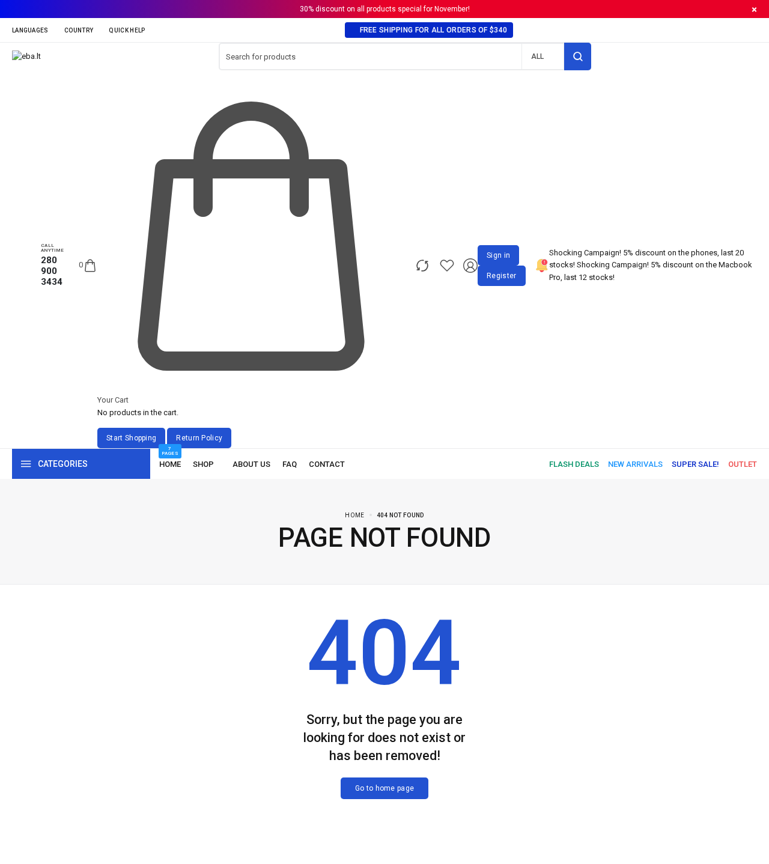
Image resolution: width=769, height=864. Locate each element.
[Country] (82, 30)
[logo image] (26, 56)
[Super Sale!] (695, 464)
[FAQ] (289, 464)
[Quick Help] (130, 30)
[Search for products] (577, 56)
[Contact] (327, 464)
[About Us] (251, 464)
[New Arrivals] (635, 464)
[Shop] (206, 464)
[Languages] (33, 30)
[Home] (170, 464)
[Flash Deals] (574, 464)
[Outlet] (742, 464)
